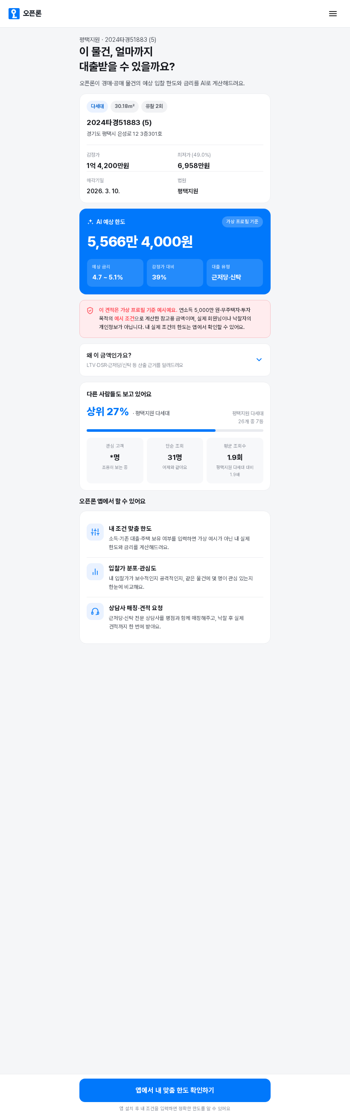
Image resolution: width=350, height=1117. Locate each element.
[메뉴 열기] (332, 13)
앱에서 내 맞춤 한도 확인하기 (175, 1090)
